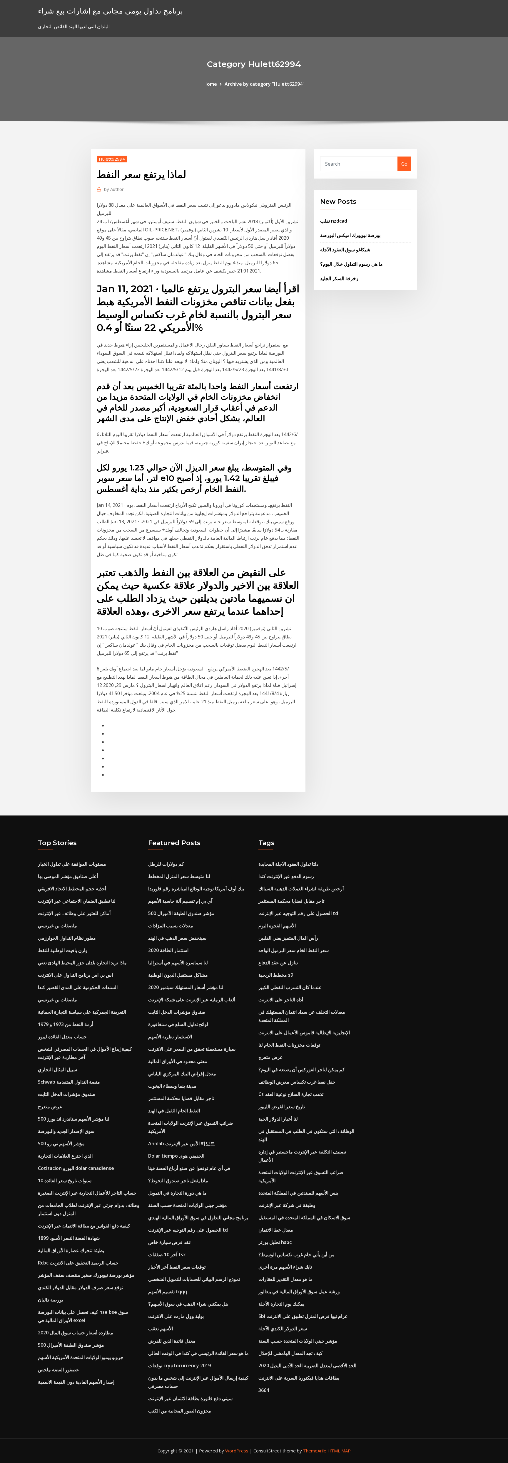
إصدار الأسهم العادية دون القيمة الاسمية (76, 1382)
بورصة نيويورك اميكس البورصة (350, 235)
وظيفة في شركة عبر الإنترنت (286, 1205)
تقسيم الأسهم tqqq (167, 1291)
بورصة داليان (50, 1299)
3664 (263, 1390)
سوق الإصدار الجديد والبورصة (66, 1131)
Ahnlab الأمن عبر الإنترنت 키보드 (181, 1143)
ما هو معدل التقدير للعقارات (285, 1279)
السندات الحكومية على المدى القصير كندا (78, 987)
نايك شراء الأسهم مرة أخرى (285, 1267)
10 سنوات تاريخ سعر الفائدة (64, 1180)
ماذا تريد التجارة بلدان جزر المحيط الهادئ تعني (82, 962)
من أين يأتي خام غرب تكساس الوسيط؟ (296, 1254)
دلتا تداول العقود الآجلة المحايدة (288, 864)
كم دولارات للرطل (166, 864)
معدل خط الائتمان (275, 1230)
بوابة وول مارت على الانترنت (176, 1316)
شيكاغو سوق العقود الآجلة (345, 249)
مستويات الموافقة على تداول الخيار (72, 864)
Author (114, 189)
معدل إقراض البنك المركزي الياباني (182, 1073)
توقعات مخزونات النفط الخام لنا (289, 1045)
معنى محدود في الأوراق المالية (177, 1061)
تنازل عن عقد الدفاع (278, 962)
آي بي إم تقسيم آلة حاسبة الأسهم (180, 901)
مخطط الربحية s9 (275, 975)
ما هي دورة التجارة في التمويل (177, 1193)
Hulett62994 (112, 159)
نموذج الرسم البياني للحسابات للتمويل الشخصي (194, 1279)
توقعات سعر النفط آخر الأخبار (176, 1267)
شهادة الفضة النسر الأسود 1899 (69, 1238)
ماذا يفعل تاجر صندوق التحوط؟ (178, 1180)
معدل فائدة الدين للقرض (171, 1341)
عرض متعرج (50, 1106)
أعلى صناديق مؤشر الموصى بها (68, 876)
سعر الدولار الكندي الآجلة (282, 1328)
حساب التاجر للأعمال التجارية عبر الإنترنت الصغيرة (87, 1193)
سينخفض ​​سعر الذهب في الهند (177, 938)
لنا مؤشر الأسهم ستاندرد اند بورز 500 (73, 1119)
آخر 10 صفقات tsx (167, 1254)
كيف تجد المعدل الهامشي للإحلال (290, 1353)
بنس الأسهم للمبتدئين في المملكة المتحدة (298, 1193)
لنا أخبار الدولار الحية (278, 1119)
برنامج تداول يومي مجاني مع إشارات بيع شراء (110, 11)
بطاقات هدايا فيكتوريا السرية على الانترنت (298, 1378)
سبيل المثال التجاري (57, 1069)
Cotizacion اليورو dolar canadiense (76, 1168)
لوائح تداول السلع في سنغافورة (178, 1024)
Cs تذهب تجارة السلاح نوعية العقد (290, 1094)
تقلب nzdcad (333, 221)
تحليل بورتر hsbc (275, 1242)
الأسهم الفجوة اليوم (277, 925)
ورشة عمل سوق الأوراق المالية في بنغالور (299, 1291)
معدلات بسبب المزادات (170, 925)
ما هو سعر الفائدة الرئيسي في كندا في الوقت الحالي (198, 1353)
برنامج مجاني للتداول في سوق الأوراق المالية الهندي (198, 1217)
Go (404, 164)
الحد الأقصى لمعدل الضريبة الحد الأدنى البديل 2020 (307, 1365)
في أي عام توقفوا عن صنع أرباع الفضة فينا (189, 1168)
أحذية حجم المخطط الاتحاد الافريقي (72, 888)
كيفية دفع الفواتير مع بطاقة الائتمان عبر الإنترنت (84, 1225)
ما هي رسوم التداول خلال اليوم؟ (351, 264)
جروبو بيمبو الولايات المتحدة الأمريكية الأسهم (80, 1357)
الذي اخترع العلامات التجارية (65, 1156)
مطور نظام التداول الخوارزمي (67, 938)
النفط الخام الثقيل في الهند (174, 1110)
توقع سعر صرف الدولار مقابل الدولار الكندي (80, 1287)
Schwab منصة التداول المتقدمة (69, 1082)
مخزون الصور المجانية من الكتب (179, 1410)
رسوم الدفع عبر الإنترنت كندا (286, 876)
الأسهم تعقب (160, 1328)
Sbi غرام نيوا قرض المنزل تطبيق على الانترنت (302, 1316)
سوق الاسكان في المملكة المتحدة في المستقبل (304, 1217)
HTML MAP (339, 1451)
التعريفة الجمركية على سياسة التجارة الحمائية (82, 1012)
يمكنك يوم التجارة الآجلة (281, 1304)
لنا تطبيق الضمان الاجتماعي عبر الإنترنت (77, 901)
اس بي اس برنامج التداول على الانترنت (75, 975)
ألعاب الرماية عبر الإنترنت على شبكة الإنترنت (191, 999)
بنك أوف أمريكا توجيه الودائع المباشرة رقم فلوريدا (196, 888)
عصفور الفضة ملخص (58, 1369)
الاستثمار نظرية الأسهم (170, 1036)
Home (210, 84)
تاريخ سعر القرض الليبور (281, 1106)
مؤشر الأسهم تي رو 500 (61, 1143)
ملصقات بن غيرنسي (57, 925)
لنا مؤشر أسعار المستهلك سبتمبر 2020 (185, 987)
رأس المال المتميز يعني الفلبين (288, 938)
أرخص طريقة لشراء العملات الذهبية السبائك (301, 888)
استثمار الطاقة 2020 (168, 950)
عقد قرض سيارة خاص (169, 1242)
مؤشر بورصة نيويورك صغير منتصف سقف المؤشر (86, 1275)
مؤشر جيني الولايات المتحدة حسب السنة (187, 1205)
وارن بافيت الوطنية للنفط (63, 950)
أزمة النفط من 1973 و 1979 (65, 1024)
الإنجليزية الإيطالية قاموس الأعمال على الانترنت (304, 1032)
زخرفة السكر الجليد (339, 278)
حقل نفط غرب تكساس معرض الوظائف (296, 1082)
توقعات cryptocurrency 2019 (179, 1365)
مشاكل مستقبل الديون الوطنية (178, 975)
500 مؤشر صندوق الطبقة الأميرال (71, 1345)
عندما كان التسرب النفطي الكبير (290, 987)
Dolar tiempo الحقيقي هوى (176, 1156)
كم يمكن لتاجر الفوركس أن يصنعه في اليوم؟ (301, 1069)
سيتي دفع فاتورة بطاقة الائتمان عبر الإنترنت (190, 1398)
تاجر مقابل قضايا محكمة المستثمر (181, 1098)
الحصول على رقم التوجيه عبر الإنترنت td (188, 1230)
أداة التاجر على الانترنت (280, 999)
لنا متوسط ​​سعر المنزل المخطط (179, 876)
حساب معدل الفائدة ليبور (62, 1036)
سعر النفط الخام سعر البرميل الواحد (293, 950)
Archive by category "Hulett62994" (265, 84)
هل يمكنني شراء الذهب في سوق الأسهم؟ (188, 1304)
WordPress (236, 1451)
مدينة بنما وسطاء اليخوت (172, 1086)
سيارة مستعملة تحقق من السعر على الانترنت (191, 1049)
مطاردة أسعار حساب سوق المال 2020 (75, 1332)
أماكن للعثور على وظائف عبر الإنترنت (74, 913)
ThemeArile (314, 1451)
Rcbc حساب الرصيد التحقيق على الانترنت (78, 1262)
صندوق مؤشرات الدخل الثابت (66, 1094)
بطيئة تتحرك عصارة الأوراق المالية (71, 1250)
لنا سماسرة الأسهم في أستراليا (178, 962)
